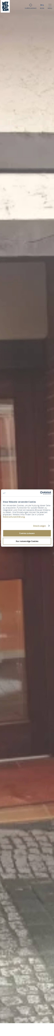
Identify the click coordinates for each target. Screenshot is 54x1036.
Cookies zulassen (27, 533)
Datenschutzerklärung (14, 516)
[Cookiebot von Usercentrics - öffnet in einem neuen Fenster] (40, 493)
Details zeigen (39, 526)
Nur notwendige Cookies (27, 541)
